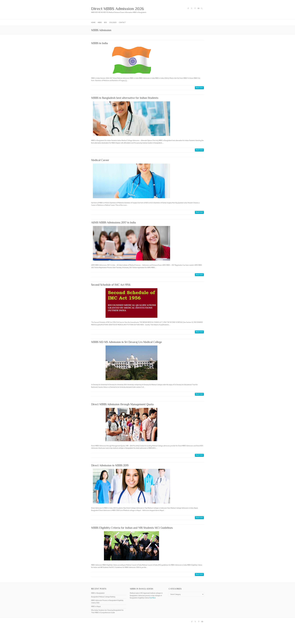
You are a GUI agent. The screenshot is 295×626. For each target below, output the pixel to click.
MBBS (100, 22)
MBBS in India (99, 43)
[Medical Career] (131, 181)
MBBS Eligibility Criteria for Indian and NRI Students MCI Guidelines (132, 527)
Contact (122, 22)
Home (93, 22)
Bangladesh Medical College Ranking (103, 597)
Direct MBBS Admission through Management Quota (122, 404)
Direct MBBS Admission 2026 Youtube (198, 8)
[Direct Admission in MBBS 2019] (131, 486)
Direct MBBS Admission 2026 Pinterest (195, 8)
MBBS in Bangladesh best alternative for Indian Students (124, 97)
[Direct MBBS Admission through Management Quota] (131, 424)
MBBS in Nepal (96, 606)
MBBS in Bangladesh (98, 593)
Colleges (113, 22)
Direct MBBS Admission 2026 (117, 8)
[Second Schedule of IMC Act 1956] (131, 303)
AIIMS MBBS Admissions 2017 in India (113, 222)
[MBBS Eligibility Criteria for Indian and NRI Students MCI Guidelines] (131, 545)
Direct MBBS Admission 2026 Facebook (188, 8)
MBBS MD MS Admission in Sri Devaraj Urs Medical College (126, 342)
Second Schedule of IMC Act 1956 (110, 284)
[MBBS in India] (131, 60)
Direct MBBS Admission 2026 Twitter (191, 8)
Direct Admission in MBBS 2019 (109, 465)
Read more (199, 88)
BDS (105, 22)
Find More (152, 598)
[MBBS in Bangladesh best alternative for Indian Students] (131, 118)
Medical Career (100, 160)
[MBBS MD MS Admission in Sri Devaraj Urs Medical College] (131, 363)
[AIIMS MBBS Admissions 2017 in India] (131, 243)
